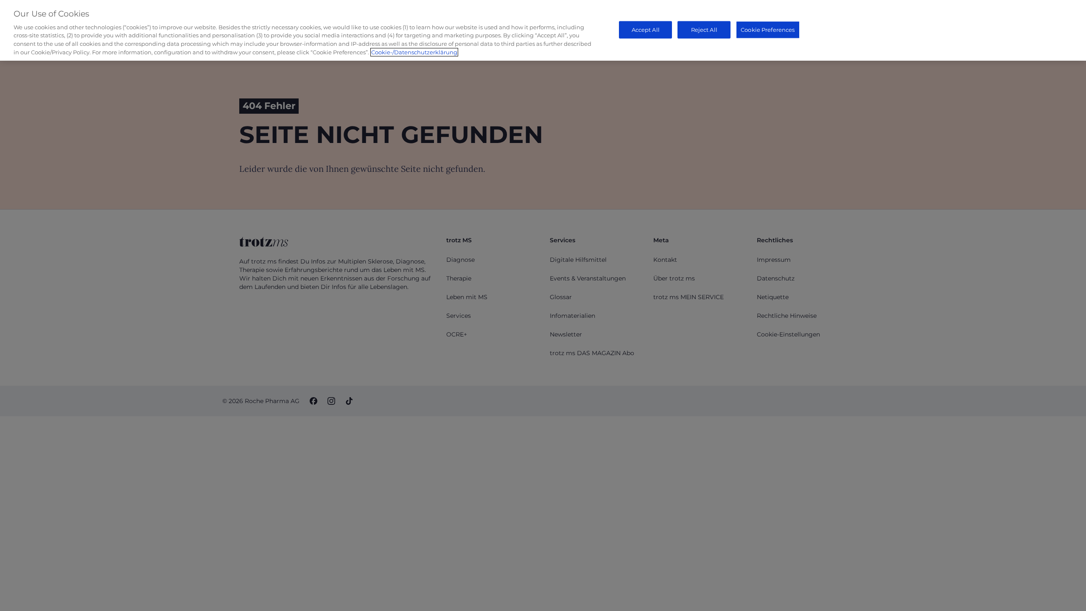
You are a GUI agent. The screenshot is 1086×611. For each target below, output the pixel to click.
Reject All (704, 29)
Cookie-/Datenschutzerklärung (414, 52)
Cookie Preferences (768, 29)
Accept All (646, 29)
